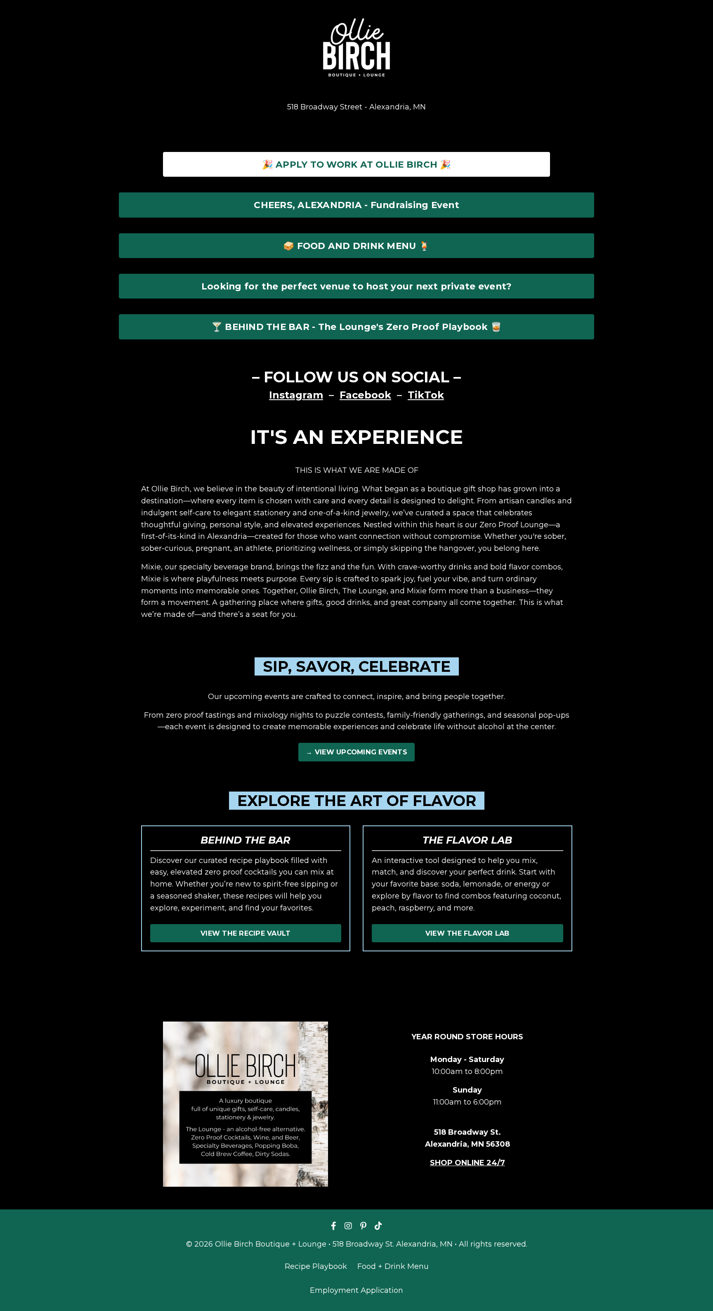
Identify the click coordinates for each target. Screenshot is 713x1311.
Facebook (365, 395)
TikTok (426, 395)
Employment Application (356, 1290)
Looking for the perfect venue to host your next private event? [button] (356, 286)
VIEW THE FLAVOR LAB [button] (467, 933)
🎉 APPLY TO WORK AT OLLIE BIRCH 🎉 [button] (356, 164)
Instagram (296, 395)
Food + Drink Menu (393, 1266)
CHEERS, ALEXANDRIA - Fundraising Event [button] (356, 204)
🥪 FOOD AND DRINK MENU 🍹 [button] (356, 245)
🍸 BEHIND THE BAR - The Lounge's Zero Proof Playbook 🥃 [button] (356, 326)
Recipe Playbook (316, 1266)
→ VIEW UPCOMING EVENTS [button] (356, 752)
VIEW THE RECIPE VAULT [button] (245, 933)
